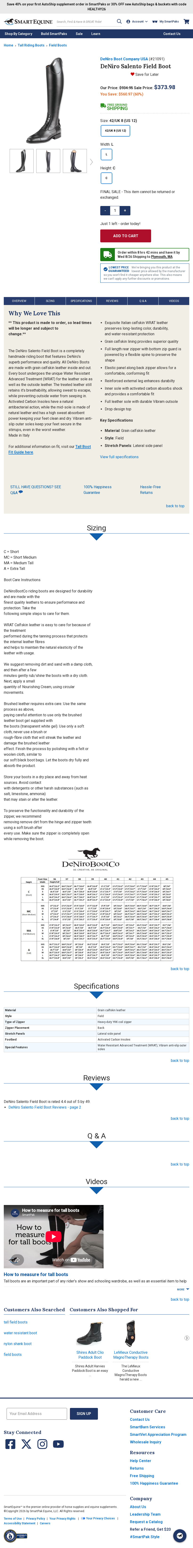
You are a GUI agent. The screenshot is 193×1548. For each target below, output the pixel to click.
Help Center (140, 1461)
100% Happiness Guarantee (98, 490)
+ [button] (125, 210)
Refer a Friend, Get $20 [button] (150, 1529)
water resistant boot (20, 1333)
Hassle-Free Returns (150, 490)
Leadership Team (145, 1514)
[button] (119, 21)
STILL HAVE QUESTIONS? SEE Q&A (35, 490)
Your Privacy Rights (62, 1518)
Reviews (112, 301)
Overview (19, 301)
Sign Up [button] (84, 1413)
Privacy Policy (35, 1518)
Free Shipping (142, 1476)
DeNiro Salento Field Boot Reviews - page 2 (44, 1107)
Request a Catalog (146, 1522)
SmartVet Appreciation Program (158, 1434)
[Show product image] (48, 100)
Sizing (50, 301)
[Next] (90, 162)
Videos (174, 301)
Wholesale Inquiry (145, 1442)
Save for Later (147, 74)
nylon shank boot (18, 1344)
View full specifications (119, 457)
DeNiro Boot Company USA (124, 59)
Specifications (81, 301)
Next (187, 1338)
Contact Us (140, 1419)
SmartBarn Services (147, 1427)
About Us (138, 1507)
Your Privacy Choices (100, 1518)
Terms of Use (13, 1518)
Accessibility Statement (19, 1523)
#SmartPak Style (145, 1537)
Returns (137, 1468)
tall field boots (16, 1322)
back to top (175, 506)
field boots (13, 1354)
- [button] (105, 210)
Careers (45, 1523)
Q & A (142, 301)
